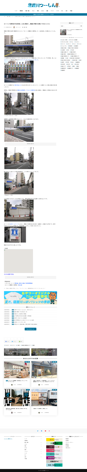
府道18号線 (75, 60)
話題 (47, 10)
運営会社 (67, 444)
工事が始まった (18, 85)
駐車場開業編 (29, 283)
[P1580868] (19, 158)
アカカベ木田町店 (30, 90)
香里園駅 (77, 68)
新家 (80, 60)
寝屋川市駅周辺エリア (26, 345)
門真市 (69, 66)
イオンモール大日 (64, 41)
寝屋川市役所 (73, 52)
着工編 (20, 285)
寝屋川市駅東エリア (65, 56)
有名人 (72, 62)
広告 (66, 10)
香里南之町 (63, 68)
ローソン (13, 345)
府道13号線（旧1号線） (65, 60)
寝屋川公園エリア (64, 52)
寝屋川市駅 (63, 54)
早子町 (67, 62)
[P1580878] (19, 210)
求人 (62, 10)
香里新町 (63, 70)
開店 (33, 345)
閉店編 (16, 283)
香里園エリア (70, 68)
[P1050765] (19, 71)
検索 (81, 25)
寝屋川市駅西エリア (75, 56)
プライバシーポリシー (69, 442)
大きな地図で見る (9, 274)
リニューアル (63, 45)
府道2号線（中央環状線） (75, 58)
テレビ (74, 43)
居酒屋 (62, 58)
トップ (16, 10)
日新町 (62, 62)
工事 (67, 58)
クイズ (57, 10)
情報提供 (21, 10)
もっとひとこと (30, 329)
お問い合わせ (68, 447)
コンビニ (7, 345)
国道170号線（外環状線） (73, 48)
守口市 (72, 50)
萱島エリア (63, 66)
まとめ (42, 10)
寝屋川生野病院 (21, 90)
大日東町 (63, 50)
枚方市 (68, 64)
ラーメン (79, 43)
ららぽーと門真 (64, 39)
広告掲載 (67, 445)
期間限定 (78, 62)
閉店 (74, 66)
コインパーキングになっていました (29, 60)
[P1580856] (19, 46)
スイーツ (63, 43)
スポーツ (68, 43)
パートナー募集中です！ (8, 438)
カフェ (72, 41)
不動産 (71, 10)
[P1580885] (19, 183)
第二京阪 (77, 64)
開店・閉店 (27, 10)
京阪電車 (70, 45)
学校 (68, 50)
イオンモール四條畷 (73, 39)
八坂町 (18, 345)
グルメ (33, 10)
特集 (38, 10)
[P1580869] (19, 130)
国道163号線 (63, 48)
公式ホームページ (14, 224)
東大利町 (63, 64)
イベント (52, 10)
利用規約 (67, 440)
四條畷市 (76, 45)
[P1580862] (19, 103)
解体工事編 (22, 283)
